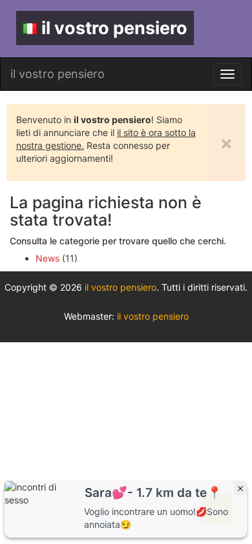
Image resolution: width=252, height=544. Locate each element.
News (47, 258)
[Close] (240, 488)
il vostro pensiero (114, 28)
